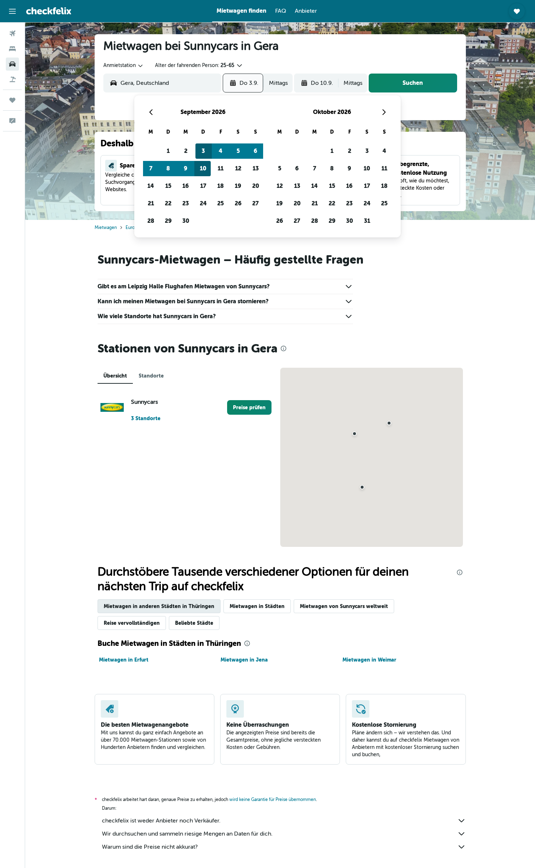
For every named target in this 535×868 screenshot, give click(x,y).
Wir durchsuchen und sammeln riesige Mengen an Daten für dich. (187, 833)
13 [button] (256, 168)
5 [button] (238, 150)
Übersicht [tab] (115, 376)
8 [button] (168, 168)
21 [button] (151, 203)
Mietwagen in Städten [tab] (257, 606)
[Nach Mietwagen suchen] (12, 64)
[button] (12, 11)
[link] (249, 407)
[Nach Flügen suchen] (12, 33)
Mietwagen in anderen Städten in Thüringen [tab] (159, 606)
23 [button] (185, 203)
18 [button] (220, 185)
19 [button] (238, 185)
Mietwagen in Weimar (369, 660)
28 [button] (150, 220)
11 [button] (220, 168)
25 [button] (220, 203)
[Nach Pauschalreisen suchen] (12, 79)
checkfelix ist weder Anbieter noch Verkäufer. (161, 820)
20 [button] (255, 185)
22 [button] (168, 203)
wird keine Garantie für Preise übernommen (272, 799)
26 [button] (238, 203)
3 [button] (203, 150)
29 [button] (168, 220)
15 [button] (168, 185)
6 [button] (255, 150)
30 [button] (185, 220)
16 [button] (185, 185)
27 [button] (255, 203)
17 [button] (203, 185)
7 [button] (150, 168)
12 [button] (238, 168)
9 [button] (185, 168)
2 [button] (185, 150)
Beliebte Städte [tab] (194, 623)
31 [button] (367, 220)
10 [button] (203, 168)
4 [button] (220, 150)
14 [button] (150, 185)
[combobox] (123, 65)
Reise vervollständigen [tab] (132, 623)
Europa (132, 227)
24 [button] (203, 203)
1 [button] (168, 150)
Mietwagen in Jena (244, 660)
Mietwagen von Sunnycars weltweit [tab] (344, 606)
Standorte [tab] (151, 376)
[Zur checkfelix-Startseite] (48, 11)
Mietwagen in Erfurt (123, 660)
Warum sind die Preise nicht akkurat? (150, 847)
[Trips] (12, 100)
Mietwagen (106, 227)
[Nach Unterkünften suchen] (12, 49)
